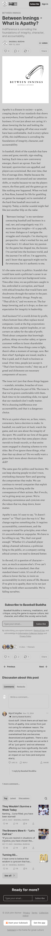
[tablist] (14, 687)
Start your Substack (18, 922)
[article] (25, 815)
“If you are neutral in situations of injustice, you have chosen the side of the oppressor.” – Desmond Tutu (18, 839)
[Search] (46, 798)
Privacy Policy (25, 636)
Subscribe (34, 4)
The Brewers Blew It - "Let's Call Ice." (18, 832)
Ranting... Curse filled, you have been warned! (17, 815)
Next (41, 666)
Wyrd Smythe (15, 713)
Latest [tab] (13, 798)
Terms (34, 912)
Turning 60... (9, 854)
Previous (11, 666)
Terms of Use (39, 630)
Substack (11, 930)
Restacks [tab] (21, 686)
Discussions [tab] (24, 798)
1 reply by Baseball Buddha (24, 771)
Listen (45, 43)
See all (8, 875)
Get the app (39, 922)
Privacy (26, 912)
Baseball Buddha (17, 42)
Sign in (45, 4)
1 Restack (31, 647)
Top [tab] (5, 798)
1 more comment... (11, 784)
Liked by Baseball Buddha (21, 717)
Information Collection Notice (30, 633)
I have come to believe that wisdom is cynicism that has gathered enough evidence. (16, 860)
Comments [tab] (9, 686)
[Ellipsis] (47, 713)
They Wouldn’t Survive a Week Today (16, 808)
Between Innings (11, 13)
